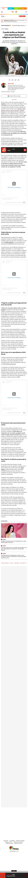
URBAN (22, 8)
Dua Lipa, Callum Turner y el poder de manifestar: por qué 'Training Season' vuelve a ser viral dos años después (14, 549)
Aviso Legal (6, 840)
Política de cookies (8, 842)
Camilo (11, 563)
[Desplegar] (14, 870)
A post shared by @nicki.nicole (14, 292)
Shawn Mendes (15, 110)
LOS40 (3, 8)
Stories (22, 814)
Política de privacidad (20, 840)
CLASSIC (10, 8)
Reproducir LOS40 (25, 150)
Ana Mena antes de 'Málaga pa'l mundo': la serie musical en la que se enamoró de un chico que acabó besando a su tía (13, 556)
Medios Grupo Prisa (14, 851)
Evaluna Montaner (5, 563)
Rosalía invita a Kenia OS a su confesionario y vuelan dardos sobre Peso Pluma (13, 541)
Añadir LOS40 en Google (15, 96)
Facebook (9, 80)
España (2, 16)
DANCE (16, 8)
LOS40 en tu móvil (9, 843)
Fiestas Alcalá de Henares (18, 25)
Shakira (20, 109)
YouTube (11, 814)
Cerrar (25, 20)
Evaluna (3, 309)
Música (6, 28)
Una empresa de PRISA (14, 848)
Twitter (12, 80)
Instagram (6, 814)
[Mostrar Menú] (2, 12)
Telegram (18, 80)
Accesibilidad (12, 840)
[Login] (26, 12)
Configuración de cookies (18, 842)
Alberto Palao (11, 83)
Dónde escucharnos (18, 843)
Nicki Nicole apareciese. (9, 364)
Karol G (8, 110)
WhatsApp (15, 80)
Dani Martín (16, 563)
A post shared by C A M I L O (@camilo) (14, 202)
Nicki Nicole (22, 563)
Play (26, 875)
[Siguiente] (26, 25)
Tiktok (8, 814)
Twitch (19, 814)
